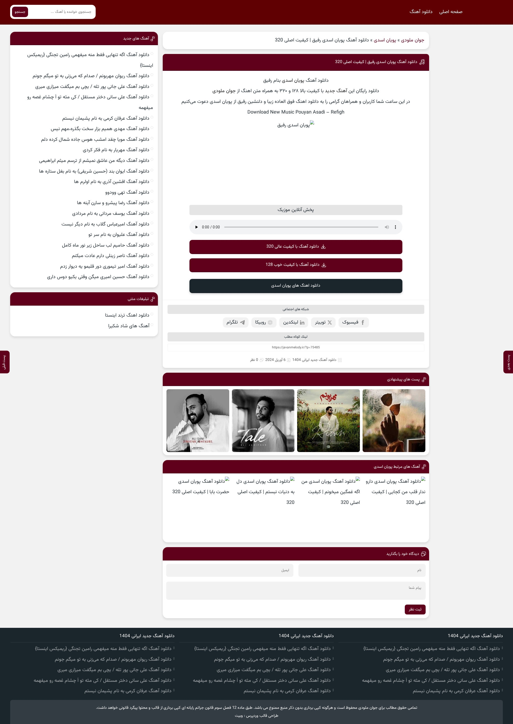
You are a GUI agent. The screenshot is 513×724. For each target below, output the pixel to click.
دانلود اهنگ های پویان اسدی (295, 285)
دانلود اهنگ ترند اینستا (127, 315)
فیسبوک (350, 322)
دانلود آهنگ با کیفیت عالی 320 (292, 246)
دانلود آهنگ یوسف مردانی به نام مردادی (110, 213)
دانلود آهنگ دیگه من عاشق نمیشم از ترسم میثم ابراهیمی (94, 161)
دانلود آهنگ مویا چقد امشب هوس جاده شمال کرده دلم (95, 139)
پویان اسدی (385, 40)
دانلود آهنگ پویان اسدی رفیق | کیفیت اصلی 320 (376, 62)
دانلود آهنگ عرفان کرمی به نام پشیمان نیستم (105, 118)
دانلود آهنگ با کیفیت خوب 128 (293, 265)
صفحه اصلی (451, 12)
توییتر (320, 322)
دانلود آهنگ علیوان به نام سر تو (118, 235)
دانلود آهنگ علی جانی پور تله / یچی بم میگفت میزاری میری (92, 87)
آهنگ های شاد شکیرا (128, 326)
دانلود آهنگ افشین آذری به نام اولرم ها (111, 182)
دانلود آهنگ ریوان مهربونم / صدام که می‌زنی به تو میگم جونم (91, 76)
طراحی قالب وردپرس (262, 716)
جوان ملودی (412, 40)
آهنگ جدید (336, 91)
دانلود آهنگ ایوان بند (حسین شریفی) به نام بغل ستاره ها (94, 171)
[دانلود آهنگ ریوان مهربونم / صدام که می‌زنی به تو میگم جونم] (328, 420)
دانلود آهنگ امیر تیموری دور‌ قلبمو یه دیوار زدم (104, 266)
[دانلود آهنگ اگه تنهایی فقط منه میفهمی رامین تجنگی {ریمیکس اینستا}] (394, 420)
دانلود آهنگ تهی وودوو (127, 192)
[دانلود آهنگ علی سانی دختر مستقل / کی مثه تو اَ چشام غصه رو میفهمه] (198, 420)
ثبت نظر (415, 609)
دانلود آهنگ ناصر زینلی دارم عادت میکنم (110, 256)
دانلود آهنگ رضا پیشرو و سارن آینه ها (113, 203)
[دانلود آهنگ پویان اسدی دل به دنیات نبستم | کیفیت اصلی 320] (263, 508)
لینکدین (290, 322)
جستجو (20, 12)
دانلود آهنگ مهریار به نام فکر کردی (116, 150)
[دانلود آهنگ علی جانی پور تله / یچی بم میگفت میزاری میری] (263, 420)
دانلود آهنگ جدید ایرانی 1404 (314, 360)
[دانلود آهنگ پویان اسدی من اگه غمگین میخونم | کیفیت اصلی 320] (328, 508)
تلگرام (232, 322)
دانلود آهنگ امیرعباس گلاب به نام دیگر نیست (105, 224)
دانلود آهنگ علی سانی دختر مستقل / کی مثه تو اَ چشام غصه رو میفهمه (431, 680)
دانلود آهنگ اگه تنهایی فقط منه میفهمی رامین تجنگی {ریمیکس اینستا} (431, 649)
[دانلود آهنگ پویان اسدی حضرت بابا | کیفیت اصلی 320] (198, 508)
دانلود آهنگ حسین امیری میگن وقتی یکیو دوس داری (98, 277)
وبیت (239, 716)
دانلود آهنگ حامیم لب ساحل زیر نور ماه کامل (105, 245)
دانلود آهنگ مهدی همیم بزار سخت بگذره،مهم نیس (100, 129)
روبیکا (260, 322)
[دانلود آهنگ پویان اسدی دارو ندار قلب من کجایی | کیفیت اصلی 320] (394, 508)
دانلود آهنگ (421, 12)
